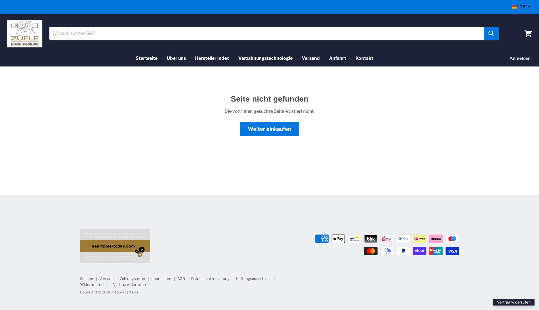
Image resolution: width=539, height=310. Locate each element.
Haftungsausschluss (253, 278)
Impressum (161, 278)
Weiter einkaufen (269, 129)
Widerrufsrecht (93, 284)
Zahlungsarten (132, 278)
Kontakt (364, 58)
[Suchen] (491, 33)
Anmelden (520, 58)
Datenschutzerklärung (210, 278)
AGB (181, 278)
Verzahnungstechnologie (265, 58)
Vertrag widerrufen (129, 284)
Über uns (176, 58)
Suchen (86, 278)
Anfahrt (337, 58)
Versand (311, 58)
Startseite (146, 58)
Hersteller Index (212, 58)
